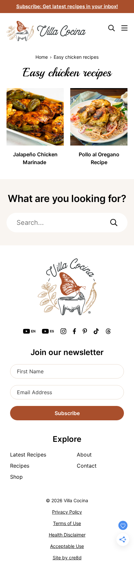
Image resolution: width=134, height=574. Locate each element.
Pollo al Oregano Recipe (99, 158)
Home (41, 57)
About (84, 454)
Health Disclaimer (67, 534)
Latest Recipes (28, 454)
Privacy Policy (67, 512)
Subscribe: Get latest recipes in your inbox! (67, 6)
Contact (87, 465)
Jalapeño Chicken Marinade (35, 158)
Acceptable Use (67, 546)
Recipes (19, 465)
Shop (16, 476)
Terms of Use (67, 523)
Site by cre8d (67, 557)
